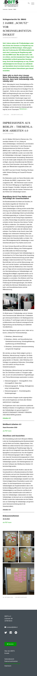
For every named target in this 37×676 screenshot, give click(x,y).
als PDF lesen (7, 431)
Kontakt (6, 653)
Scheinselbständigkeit (10, 37)
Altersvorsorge (8, 133)
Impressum (7, 666)
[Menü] (32, 3)
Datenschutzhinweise (11, 661)
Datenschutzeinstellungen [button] (12, 663)
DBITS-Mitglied (18, 114)
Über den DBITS (9, 651)
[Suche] (28, 3)
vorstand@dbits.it (12, 627)
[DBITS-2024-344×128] (15, 3)
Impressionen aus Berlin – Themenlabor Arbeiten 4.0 (18, 126)
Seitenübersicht (9, 659)
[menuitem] (28, 3)
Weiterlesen (23, 109)
